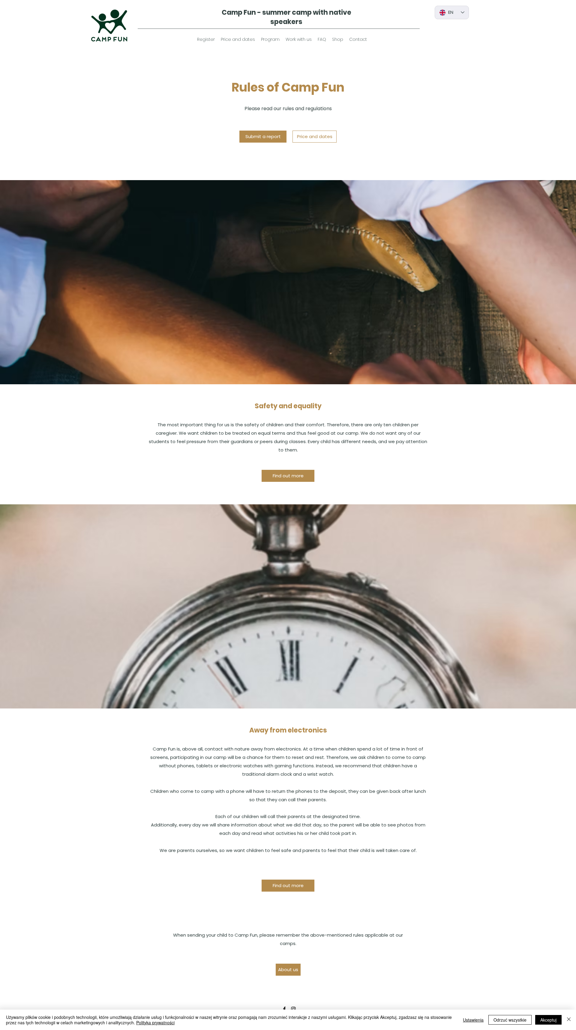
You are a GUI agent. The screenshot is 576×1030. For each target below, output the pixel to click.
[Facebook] (284, 1009)
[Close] (568, 1019)
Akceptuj (548, 1020)
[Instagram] (293, 1009)
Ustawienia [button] (473, 1020)
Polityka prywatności (155, 1022)
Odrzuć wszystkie (510, 1020)
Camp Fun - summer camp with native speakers (286, 17)
